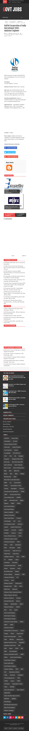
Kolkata (17, 571)
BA (15, 456)
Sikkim (5, 657)
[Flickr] (22, 717)
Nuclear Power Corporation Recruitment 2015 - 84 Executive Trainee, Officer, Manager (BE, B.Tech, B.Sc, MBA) (14, 285)
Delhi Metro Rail (13, 500)
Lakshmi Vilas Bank (9, 577)
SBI (22, 648)
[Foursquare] (16, 717)
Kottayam (17, 574)
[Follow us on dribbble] (10, 717)
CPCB (22, 491)
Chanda (6, 488)
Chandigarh (14, 488)
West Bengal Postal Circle (10, 704)
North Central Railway (9, 612)
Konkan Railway (8, 574)
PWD (5, 639)
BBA (5, 470)
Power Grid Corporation (10, 636)
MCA (20, 586)
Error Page (21, 728)
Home (13, 255)
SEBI (5, 651)
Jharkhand (6, 562)
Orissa (22, 630)
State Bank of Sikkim (14, 672)
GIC (14, 521)
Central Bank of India (16, 485)
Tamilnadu (12, 675)
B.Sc (11, 456)
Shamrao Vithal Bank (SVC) (11, 654)
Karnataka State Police (9, 565)
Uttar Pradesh (20, 689)
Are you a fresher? (7, 421)
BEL (11, 473)
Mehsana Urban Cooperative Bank (12, 592)
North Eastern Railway (9, 615)
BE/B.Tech (13, 34)
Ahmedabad (7, 441)
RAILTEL (10, 35)
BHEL (16, 473)
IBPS (5, 547)
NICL (5, 610)
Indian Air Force (16, 550)
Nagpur (6, 604)
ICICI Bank (12, 547)
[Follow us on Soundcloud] (19, 717)
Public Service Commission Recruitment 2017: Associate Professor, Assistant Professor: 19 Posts (14, 267)
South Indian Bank (8, 663)
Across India (15, 438)
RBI (19, 645)
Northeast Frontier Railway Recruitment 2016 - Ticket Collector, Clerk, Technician (16, 2)
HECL (19, 536)
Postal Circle (20, 633)
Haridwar (6, 533)
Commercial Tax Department (11, 491)
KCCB (19, 565)
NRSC (5, 624)
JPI (18, 724)
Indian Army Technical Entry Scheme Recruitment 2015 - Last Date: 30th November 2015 (14, 302)
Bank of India (7, 467)
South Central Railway (15, 657)
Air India (15, 441)
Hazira (20, 533)
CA (10, 482)
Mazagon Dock (8, 586)
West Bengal (7, 701)
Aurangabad (7, 453)
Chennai (21, 488)
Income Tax (7, 550)
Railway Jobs (20, 639)
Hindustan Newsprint (9, 541)
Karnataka (14, 562)
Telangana (20, 675)
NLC (11, 610)
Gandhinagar (7, 521)
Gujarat (6, 527)
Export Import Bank (9, 518)
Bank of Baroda (8, 465)
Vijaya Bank (7, 692)
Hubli (11, 544)
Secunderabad (13, 651)
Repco (11, 648)
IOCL (17, 556)
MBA (15, 586)
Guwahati (13, 530)
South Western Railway (10, 666)
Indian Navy (16, 553)
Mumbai (18, 598)
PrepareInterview (13, 724)
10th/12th (6, 438)
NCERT (18, 607)
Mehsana (15, 589)
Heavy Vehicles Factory (10, 536)
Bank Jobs (6, 462)
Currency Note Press (15, 494)
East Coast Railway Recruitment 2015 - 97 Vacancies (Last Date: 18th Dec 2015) (16, 377)
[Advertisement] (16, 46)
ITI (5, 559)
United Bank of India (17, 684)
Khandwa (12, 568)
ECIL (17, 512)
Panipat (6, 633)
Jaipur (16, 559)
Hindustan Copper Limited (10, 538)
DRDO (18, 503)
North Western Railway (9, 618)
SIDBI (22, 654)
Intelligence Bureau (9, 556)
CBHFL (6, 485)
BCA (10, 470)
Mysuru (18, 601)
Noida (15, 610)
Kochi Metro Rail (8, 571)
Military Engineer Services (10, 595)
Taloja (5, 675)
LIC (17, 577)
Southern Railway (8, 669)
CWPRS (19, 497)
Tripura (12, 681)
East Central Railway (9, 506)
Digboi (21, 500)
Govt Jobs (12, 9)
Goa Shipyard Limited (9, 524)
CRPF (5, 494)
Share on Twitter (11, 152)
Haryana (13, 533)
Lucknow (6, 580)
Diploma (16, 34)
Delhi (5, 500)
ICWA (18, 547)
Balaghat (21, 456)
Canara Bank (17, 482)
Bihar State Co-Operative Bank (11, 479)
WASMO (14, 698)
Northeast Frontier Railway (10, 621)
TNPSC (6, 681)
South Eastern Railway (9, 660)
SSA (22, 669)
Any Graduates (7, 34)
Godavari (20, 524)
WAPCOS (6, 698)
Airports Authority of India (10, 444)
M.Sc (12, 580)
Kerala (5, 568)
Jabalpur (10, 559)
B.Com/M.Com (16, 453)
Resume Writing (6, 424)
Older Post (24, 255)
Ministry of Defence (9, 598)
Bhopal (22, 473)
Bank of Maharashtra (18, 467)
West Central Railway (9, 707)
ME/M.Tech (7, 589)
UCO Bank (6, 684)
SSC (5, 672)
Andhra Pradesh (16, 447)
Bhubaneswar (7, 476)
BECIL (5, 473)
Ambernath (7, 447)
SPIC (17, 669)
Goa (19, 521)
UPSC (5, 686)
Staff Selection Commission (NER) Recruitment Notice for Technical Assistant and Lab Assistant (14, 273)
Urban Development (9, 689)
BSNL (5, 482)
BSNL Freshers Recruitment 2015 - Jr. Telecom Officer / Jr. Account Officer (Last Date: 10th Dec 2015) (14, 293)
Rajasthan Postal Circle (10, 645)
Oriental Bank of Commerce (11, 630)
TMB (18, 678)
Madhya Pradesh (8, 583)
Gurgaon (6, 35)
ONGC (11, 624)
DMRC (12, 503)
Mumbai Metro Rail (9, 601)
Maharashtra (18, 583)
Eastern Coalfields (8, 512)
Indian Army (7, 553)
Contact (15, 728)
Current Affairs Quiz (9, 497)
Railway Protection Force (10, 642)
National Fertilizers (8, 607)
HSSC (5, 544)
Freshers (21, 34)
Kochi (19, 568)
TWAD (18, 681)
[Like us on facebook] (7, 717)
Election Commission (9, 515)
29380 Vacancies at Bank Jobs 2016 (13, 315)
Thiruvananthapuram (9, 678)
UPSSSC (12, 686)
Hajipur (20, 530)
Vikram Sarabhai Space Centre (11, 695)
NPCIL (21, 621)
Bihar (15, 476)
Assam (16, 450)
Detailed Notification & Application (12, 144)
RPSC (16, 648)
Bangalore (6, 459)
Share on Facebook (12, 147)
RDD (5, 648)
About (10, 728)
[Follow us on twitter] (4, 717)
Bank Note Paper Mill (17, 462)
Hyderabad (18, 544)
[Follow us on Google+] (13, 717)
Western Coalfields (8, 710)
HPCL (18, 541)
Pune (20, 636)
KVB (23, 574)
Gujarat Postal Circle (16, 527)
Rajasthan (21, 642)
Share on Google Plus (12, 156)
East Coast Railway (9, 509)
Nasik (21, 604)
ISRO (23, 556)
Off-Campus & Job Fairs (8, 426)
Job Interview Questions (8, 431)
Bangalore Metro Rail (17, 459)
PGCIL (12, 633)
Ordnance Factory (8, 627)
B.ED (5, 456)
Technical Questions (7, 429)
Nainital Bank (14, 604)
